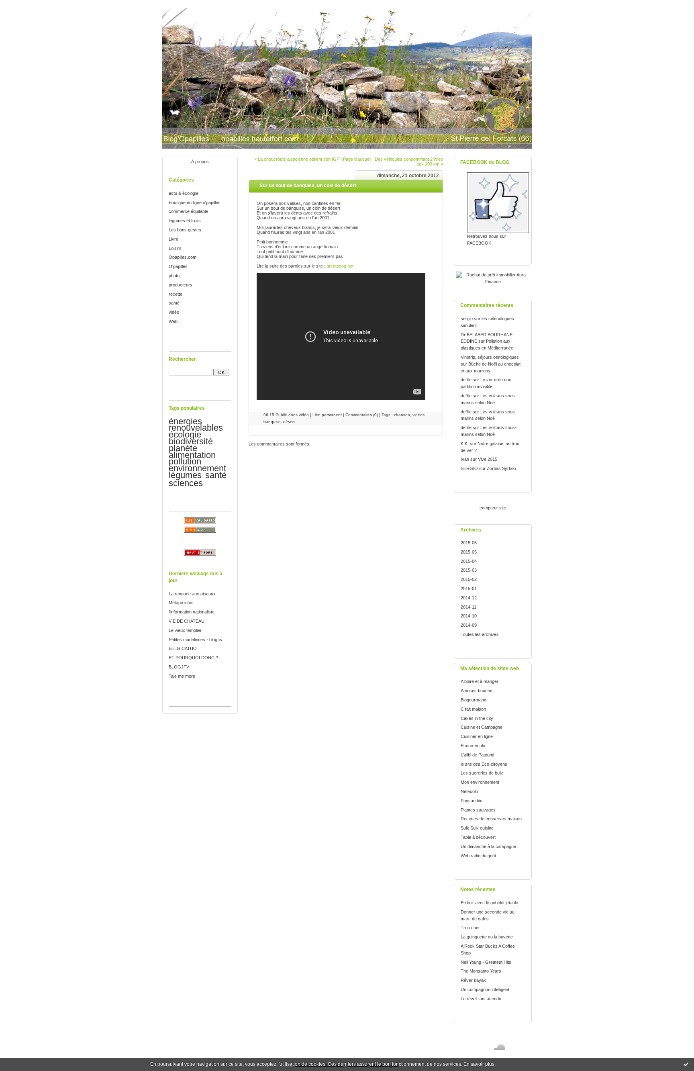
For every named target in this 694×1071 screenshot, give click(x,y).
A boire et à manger (479, 681)
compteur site (493, 507)
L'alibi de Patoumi (477, 754)
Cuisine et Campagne (481, 727)
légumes (185, 475)
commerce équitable (188, 211)
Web (173, 321)
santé (174, 302)
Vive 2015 (487, 459)
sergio (467, 318)
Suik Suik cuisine (477, 828)
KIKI (465, 443)
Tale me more (182, 676)
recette (175, 294)
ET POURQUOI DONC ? (193, 657)
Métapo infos (181, 602)
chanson (402, 415)
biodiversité (191, 441)
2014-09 (469, 625)
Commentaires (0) (361, 415)
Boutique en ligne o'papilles (194, 202)
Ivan (465, 459)
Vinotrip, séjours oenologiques (490, 357)
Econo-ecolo (473, 745)
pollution (185, 461)
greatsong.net (340, 266)
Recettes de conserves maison (491, 818)
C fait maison (473, 709)
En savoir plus (478, 1064)
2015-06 (469, 542)
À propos (200, 161)
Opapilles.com (182, 257)
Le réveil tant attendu (481, 998)
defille (466, 379)
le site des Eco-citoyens (484, 764)
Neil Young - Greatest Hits (486, 962)
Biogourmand (473, 699)
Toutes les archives (480, 634)
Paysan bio (471, 800)
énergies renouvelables (196, 424)
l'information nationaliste (191, 611)
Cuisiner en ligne (477, 736)
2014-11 (468, 607)
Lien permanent (327, 415)
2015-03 (469, 570)
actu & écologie (183, 193)
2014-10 (469, 615)
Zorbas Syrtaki (501, 468)
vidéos (418, 415)
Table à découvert (478, 837)
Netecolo (469, 791)
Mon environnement (480, 782)
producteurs (180, 284)
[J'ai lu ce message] (686, 1064)
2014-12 (469, 597)
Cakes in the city (477, 718)
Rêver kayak (473, 980)
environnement (197, 468)
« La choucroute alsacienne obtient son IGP (296, 159)
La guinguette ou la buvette (487, 936)
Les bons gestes (185, 229)
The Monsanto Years (481, 971)
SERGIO (469, 468)
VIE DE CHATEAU (186, 621)
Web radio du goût (478, 855)
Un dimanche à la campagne (488, 846)
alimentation (192, 455)
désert (289, 421)
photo (174, 275)
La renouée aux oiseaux (192, 593)
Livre (173, 239)
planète (183, 448)
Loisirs (175, 248)
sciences (186, 483)
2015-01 (469, 588)
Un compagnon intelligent (485, 989)
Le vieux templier (185, 630)
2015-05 (469, 552)
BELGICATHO (183, 648)
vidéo (174, 312)
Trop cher (470, 927)
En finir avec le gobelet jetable (489, 902)
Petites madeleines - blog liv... (197, 639)
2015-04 (469, 561)
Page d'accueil (357, 159)
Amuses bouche (476, 690)
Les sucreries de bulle (482, 773)
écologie (185, 434)
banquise (272, 421)
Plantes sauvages (478, 809)
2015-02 (469, 579)
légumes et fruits (185, 220)
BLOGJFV (179, 666)
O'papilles (178, 266)
